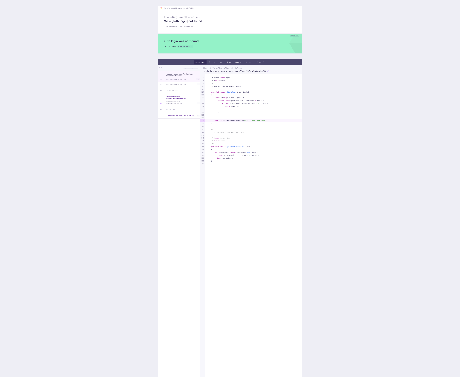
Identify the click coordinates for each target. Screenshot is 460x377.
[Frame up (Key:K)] (159, 68)
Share (259, 62)
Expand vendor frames (191, 68)
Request (212, 62)
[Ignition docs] (162, 8)
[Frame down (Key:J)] (161, 68)
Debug (248, 62)
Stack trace (200, 62)
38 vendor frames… (172, 109)
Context (238, 62)
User (229, 62)
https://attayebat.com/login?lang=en (178, 26)
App (221, 62)
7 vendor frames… (172, 90)
